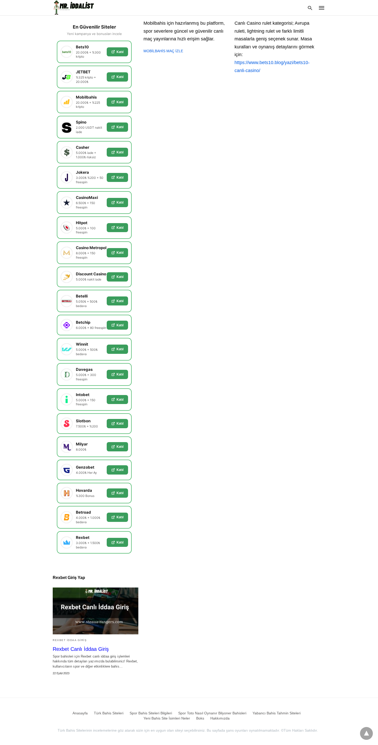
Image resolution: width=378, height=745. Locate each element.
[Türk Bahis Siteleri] (74, 7)
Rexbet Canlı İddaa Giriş (81, 649)
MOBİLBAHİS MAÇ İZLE (163, 51)
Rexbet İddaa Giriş (70, 640)
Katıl (119, 52)
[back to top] (366, 733)
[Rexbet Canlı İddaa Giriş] (95, 611)
